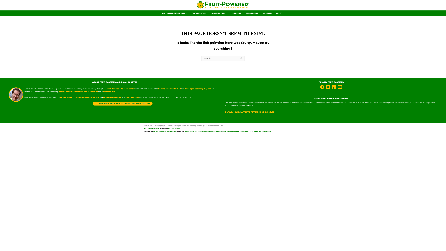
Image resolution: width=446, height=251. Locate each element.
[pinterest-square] (334, 87)
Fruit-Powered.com (68, 97)
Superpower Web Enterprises (164, 131)
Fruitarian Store (190, 131)
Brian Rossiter (174, 128)
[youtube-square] (340, 87)
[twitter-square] (328, 87)
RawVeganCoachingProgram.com (236, 131)
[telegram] (322, 87)
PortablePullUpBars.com (261, 131)
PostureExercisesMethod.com (210, 131)
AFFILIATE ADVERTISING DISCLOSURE (257, 112)
